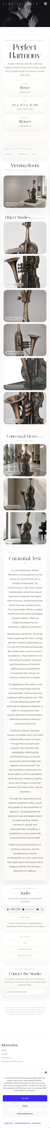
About (4, 1050)
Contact (4, 1054)
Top (25, 943)
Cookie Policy (8, 1123)
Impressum (36, 1123)
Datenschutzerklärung (23, 1123)
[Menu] (45, 3)
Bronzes (23, 154)
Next (34, 154)
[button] (45, 1072)
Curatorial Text (25, 949)
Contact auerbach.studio (16, 992)
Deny (25, 1106)
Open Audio (25, 917)
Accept (25, 1098)
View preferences (25, 1113)
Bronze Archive (25, 955)
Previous (9, 154)
